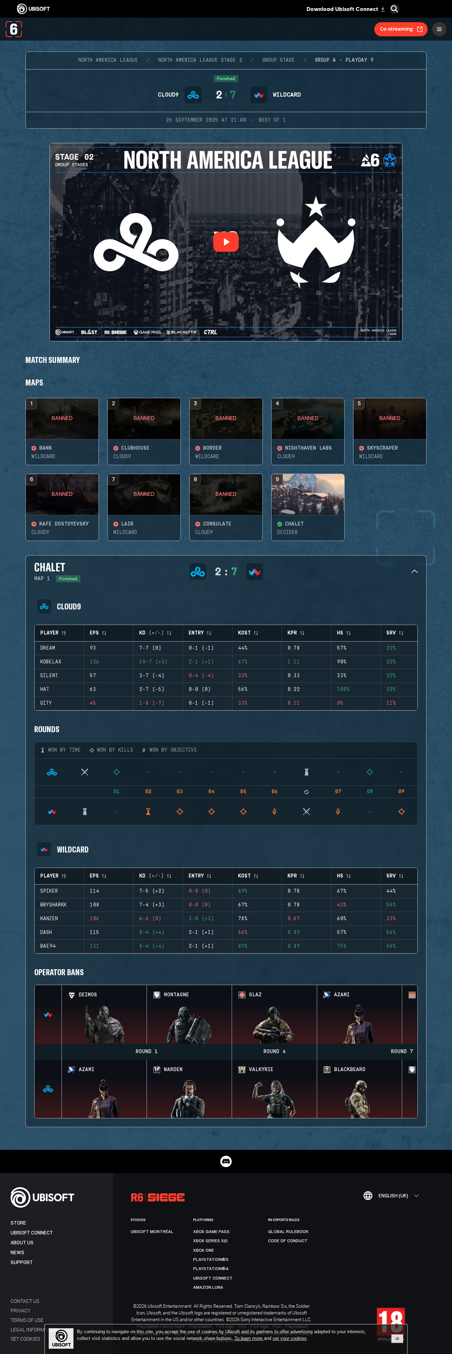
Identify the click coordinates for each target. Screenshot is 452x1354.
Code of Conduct (288, 1240)
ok (397, 1338)
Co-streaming (396, 28)
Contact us (25, 1301)
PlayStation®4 (211, 1268)
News (17, 1252)
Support (22, 1262)
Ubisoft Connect (32, 1232)
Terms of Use (27, 1320)
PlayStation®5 (210, 1259)
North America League (108, 60)
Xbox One (203, 1250)
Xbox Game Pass (211, 1231)
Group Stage (278, 60)
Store (18, 1223)
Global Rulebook (288, 1231)
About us (22, 1242)
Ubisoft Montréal (152, 1231)
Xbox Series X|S (210, 1240)
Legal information (34, 1329)
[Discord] (226, 1161)
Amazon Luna (208, 1287)
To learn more (249, 1338)
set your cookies (290, 1338)
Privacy (20, 1310)
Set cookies (25, 1338)
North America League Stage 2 (200, 60)
